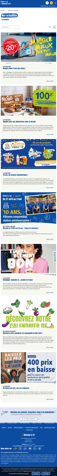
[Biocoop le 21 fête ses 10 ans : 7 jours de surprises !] (28, 208)
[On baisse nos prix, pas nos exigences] (28, 368)
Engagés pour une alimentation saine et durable (19, 122)
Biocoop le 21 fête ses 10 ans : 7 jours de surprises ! (21, 228)
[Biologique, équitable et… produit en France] (28, 260)
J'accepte (45, 473)
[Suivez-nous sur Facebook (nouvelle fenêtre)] (20, 448)
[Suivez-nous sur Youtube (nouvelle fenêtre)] (30, 448)
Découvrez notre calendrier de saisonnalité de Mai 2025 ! (23, 333)
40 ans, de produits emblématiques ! (15, 175)
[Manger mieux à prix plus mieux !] (28, 48)
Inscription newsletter (29, 418)
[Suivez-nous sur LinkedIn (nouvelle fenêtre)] (25, 448)
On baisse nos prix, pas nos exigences (16, 388)
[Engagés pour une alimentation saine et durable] (28, 102)
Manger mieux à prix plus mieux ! (14, 68)
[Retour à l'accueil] (4, 2)
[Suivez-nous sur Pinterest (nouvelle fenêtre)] (39, 448)
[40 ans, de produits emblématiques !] (28, 155)
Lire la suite (50, 81)
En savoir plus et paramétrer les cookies (19, 473)
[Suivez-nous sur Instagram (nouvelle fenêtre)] (34, 448)
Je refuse (36, 473)
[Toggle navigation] (55, 3)
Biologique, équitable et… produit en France (18, 280)
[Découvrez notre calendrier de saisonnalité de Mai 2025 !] (28, 313)
